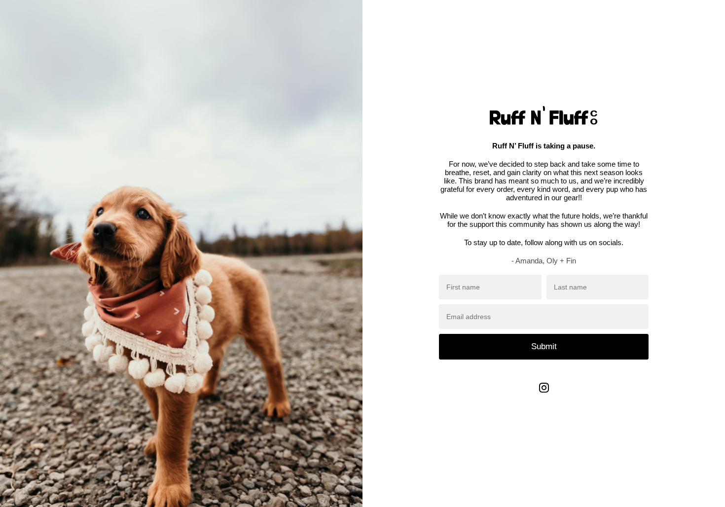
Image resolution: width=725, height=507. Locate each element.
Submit (544, 346)
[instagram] (544, 394)
